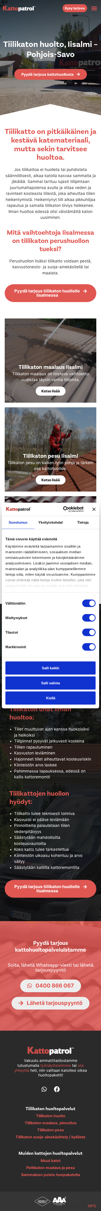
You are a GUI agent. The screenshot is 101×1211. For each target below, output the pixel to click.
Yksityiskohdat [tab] (50, 522)
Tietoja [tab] (83, 522)
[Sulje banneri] (94, 509)
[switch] (89, 617)
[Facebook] (57, 1089)
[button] (94, 8)
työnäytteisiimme (56, 1065)
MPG (92, 1205)
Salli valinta (50, 683)
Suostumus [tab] (18, 522)
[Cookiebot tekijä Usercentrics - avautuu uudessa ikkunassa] (63, 509)
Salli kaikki (50, 668)
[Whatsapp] (44, 1089)
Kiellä (50, 698)
